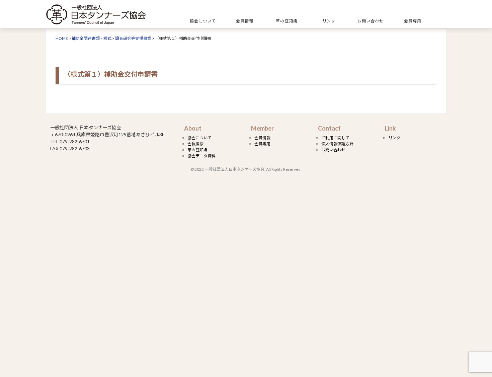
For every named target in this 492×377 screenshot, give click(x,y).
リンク (328, 20)
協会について (203, 20)
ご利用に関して (335, 137)
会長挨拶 (195, 143)
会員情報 (244, 20)
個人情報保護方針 (337, 143)
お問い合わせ (370, 20)
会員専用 (412, 20)
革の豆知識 (287, 20)
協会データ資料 (201, 155)
